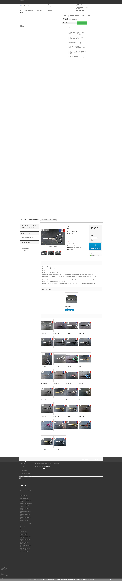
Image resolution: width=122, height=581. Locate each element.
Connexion (22, 0)
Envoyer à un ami (73, 243)
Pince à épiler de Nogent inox (74, 53)
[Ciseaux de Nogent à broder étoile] (47, 392)
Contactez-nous (23, 1)
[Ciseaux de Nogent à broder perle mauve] (85, 392)
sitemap (1, 578)
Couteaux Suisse (25, 250)
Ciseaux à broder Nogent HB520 (74, 44)
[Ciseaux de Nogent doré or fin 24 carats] (72, 425)
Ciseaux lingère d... (69, 306)
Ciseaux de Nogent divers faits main (75, 37)
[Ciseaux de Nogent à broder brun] (59, 425)
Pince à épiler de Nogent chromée (75, 52)
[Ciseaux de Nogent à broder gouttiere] (59, 342)
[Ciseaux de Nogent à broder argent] (72, 392)
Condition (69, 233)
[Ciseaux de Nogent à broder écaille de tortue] (85, 425)
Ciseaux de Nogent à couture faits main (76, 36)
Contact (1, 577)
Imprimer (71, 249)
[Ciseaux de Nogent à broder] (59, 408)
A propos (2, 574)
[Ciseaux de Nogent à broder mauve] (47, 425)
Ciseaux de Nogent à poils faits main (75, 33)
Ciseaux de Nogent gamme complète (75, 39)
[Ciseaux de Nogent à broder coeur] (72, 342)
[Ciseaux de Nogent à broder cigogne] (47, 358)
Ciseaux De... (82, 350)
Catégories (70, 31)
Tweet (70, 238)
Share (75, 238)
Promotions (25, 233)
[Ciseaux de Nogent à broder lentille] (44, 253)
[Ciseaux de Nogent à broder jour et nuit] (47, 408)
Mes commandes (23, 465)
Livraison (2, 570)
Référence (69, 231)
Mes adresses (23, 468)
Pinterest (71, 241)
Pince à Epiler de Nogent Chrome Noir (75, 56)
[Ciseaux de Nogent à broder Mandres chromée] (47, 342)
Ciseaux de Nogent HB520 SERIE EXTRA (76, 47)
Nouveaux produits (4, 567)
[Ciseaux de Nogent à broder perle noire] (47, 375)
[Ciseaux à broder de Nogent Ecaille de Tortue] (85, 358)
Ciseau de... (69, 366)
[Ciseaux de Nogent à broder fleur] (72, 325)
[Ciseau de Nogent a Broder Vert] (72, 358)
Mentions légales (3, 572)
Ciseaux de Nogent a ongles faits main (76, 32)
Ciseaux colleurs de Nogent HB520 (75, 48)
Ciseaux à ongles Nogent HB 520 (74, 42)
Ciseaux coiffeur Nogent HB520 (74, 43)
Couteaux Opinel (25, 248)
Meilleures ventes (3, 568)
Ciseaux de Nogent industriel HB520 (75, 50)
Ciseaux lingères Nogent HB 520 (74, 46)
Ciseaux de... (44, 333)
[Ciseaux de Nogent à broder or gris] (59, 392)
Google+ (82, 238)
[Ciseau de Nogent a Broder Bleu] (85, 375)
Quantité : (93, 235)
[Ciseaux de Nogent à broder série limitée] (85, 408)
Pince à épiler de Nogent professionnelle (76, 57)
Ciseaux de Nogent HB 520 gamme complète (77, 51)
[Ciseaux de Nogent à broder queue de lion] (59, 358)
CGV (1, 573)
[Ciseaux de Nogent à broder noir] (59, 375)
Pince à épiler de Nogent (73, 58)
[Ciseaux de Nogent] (33, 5)
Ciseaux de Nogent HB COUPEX (74, 41)
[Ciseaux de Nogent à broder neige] (72, 375)
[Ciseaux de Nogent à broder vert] (72, 408)
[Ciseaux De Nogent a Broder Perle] (85, 342)
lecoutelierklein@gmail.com (45, 468)
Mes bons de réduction (25, 473)
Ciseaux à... (81, 366)
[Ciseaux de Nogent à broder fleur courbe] (85, 325)
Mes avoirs (22, 466)
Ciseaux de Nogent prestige (73, 38)
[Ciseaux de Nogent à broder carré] (59, 325)
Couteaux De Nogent (26, 246)
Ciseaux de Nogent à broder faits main (75, 34)
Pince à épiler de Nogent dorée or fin (75, 55)
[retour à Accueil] (21, 220)
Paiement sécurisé (4, 575)
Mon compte (22, 463)
